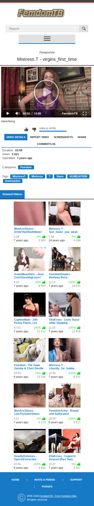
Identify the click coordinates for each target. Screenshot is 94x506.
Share (82, 137)
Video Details (15, 137)
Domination (12, 181)
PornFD (47, 486)
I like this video (26, 129)
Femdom (26, 167)
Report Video (39, 137)
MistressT (19, 176)
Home (15, 479)
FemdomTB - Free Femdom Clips (58, 496)
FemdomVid (47, 52)
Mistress (37, 176)
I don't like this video (34, 129)
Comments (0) (46, 144)
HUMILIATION (78, 176)
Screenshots (63, 137)
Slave (60, 176)
